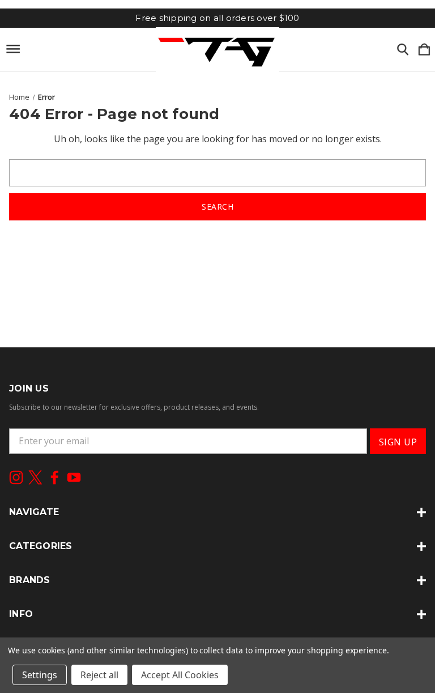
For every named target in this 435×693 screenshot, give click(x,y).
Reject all (99, 675)
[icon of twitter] (35, 477)
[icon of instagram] (16, 477)
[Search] (402, 50)
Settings (39, 675)
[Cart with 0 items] (424, 50)
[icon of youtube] (74, 477)
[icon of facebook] (55, 477)
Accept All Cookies (180, 675)
